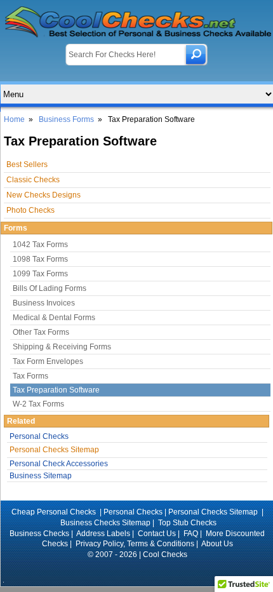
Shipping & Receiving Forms (62, 346)
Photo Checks (30, 210)
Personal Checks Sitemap (54, 449)
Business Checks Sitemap (105, 522)
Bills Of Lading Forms (49, 288)
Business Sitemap (41, 475)
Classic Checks (33, 179)
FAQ (190, 533)
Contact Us (157, 533)
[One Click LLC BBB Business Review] (137, 571)
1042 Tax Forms (40, 244)
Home (14, 119)
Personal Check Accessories (59, 463)
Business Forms (66, 119)
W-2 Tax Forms (38, 404)
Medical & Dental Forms (54, 317)
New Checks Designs (43, 195)
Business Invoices (44, 303)
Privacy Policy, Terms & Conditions (135, 543)
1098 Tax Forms (40, 259)
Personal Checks (39, 436)
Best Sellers (27, 164)
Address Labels (103, 533)
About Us (217, 543)
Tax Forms (30, 376)
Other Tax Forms (41, 332)
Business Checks (39, 533)
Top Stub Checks (187, 522)
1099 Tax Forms (40, 273)
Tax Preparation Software (56, 390)
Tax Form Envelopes (48, 361)
